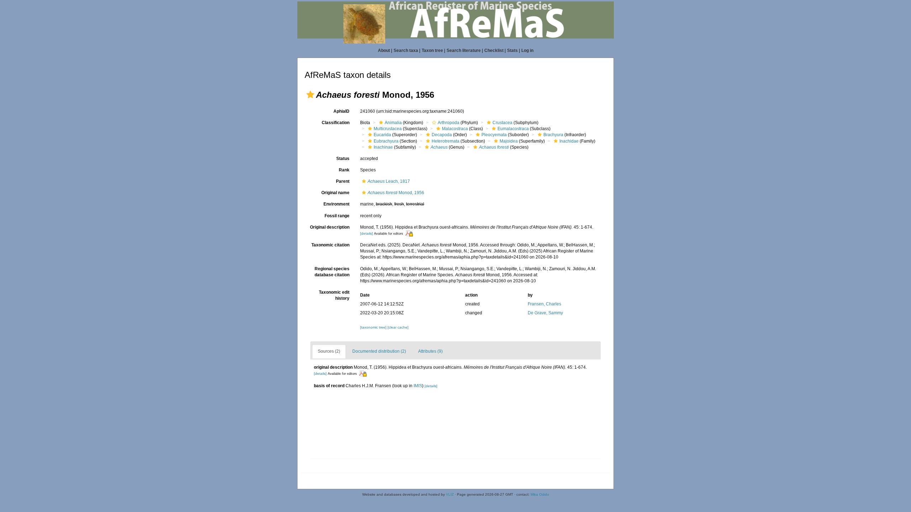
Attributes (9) (430, 351)
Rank (344, 169)
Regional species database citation (332, 271)
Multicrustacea (388, 128)
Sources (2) (329, 351)
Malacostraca (455, 128)
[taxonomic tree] (374, 327)
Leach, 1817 (389, 181)
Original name (335, 192)
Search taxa (406, 50)
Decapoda (442, 134)
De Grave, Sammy (545, 312)
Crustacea (502, 122)
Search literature (464, 50)
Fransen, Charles (544, 304)
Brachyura (553, 134)
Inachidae (569, 141)
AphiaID (341, 111)
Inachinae (383, 147)
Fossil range (337, 215)
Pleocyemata (494, 134)
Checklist (494, 50)
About (384, 50)
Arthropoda (448, 122)
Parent (342, 181)
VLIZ (450, 494)
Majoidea (509, 141)
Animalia (393, 122)
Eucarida (382, 134)
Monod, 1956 (396, 192)
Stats (512, 50)
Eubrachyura (386, 141)
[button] (310, 94)
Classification (335, 122)
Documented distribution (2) (379, 351)
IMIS (418, 385)
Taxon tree (432, 50)
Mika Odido (540, 494)
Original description (329, 227)
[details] (366, 233)
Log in (527, 50)
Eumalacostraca (513, 128)
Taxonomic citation (330, 244)
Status (342, 158)
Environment (336, 204)
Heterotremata (445, 141)
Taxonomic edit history (334, 295)
